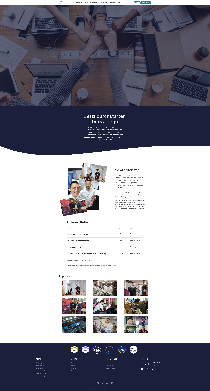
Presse (73, 365)
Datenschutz (110, 365)
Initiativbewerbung (86, 261)
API (72, 371)
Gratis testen (145, 2)
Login (136, 2)
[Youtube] (107, 383)
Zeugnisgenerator (41, 363)
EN (125, 2)
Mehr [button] (118, 2)
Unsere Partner (110, 368)
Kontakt (73, 368)
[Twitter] (102, 383)
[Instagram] (98, 383)
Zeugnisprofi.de (41, 373)
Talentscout (39, 368)
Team (72, 363)
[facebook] (112, 383)
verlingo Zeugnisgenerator (44, 376)
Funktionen (78, 2)
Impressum (109, 363)
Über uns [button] (112, 2)
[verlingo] (63, 3)
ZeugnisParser (40, 365)
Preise (86, 2)
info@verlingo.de (150, 369)
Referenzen (104, 2)
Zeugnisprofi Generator (43, 371)
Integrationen (94, 2)
